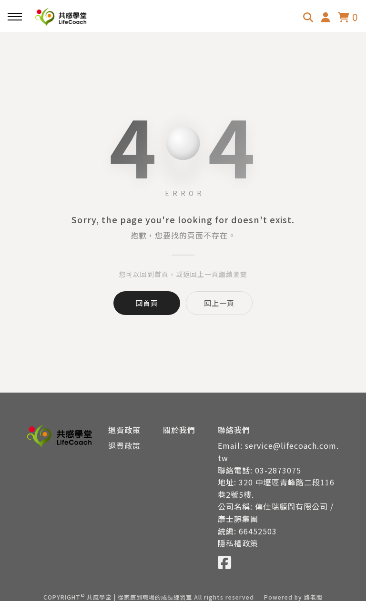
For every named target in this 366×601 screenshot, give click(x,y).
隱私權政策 (238, 543)
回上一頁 (219, 303)
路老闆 (313, 597)
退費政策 (124, 445)
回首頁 (146, 303)
